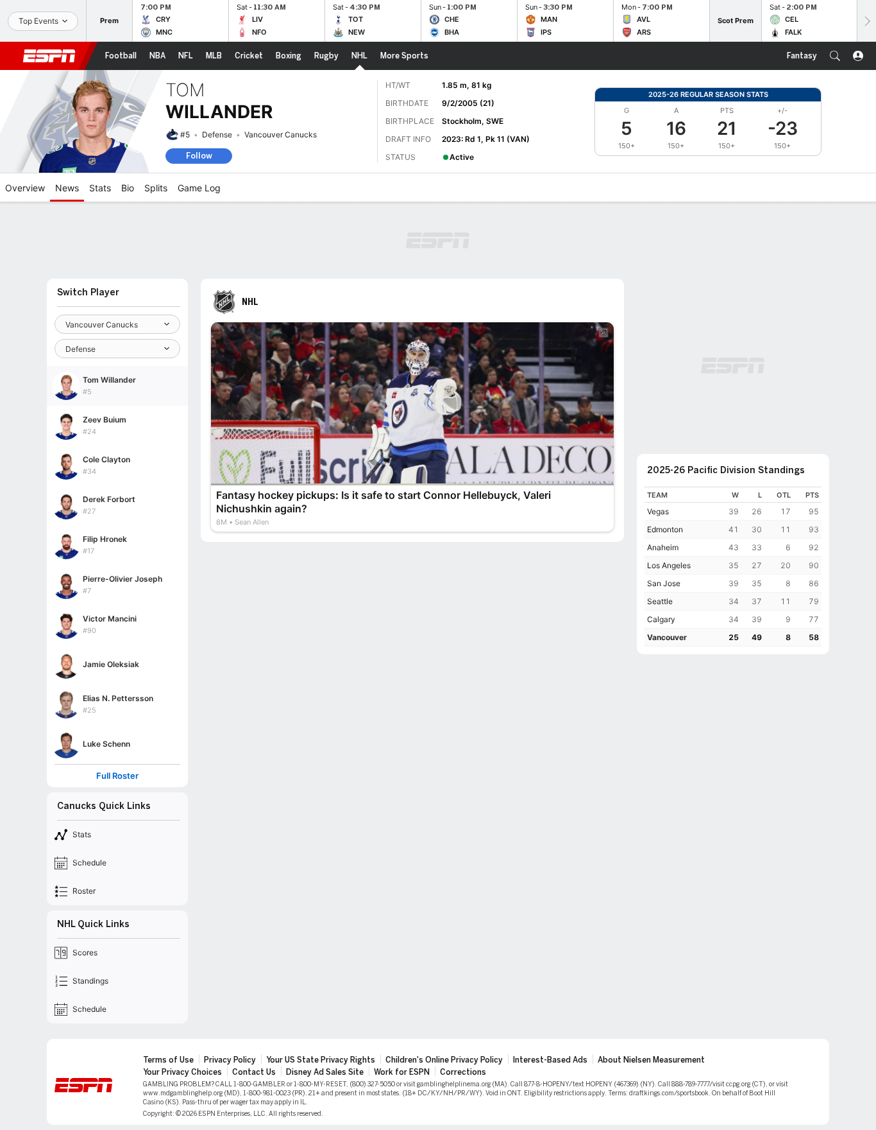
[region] (732, 567)
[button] (835, 56)
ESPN (49, 56)
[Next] (866, 21)
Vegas (658, 511)
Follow (199, 156)
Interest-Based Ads (550, 1060)
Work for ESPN (402, 1072)
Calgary (661, 619)
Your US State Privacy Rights (320, 1060)
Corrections (463, 1072)
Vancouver (667, 637)
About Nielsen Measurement (651, 1060)
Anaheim (662, 547)
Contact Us (254, 1072)
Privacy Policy (230, 1060)
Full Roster (117, 776)
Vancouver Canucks (280, 134)
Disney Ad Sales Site (325, 1072)
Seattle (660, 601)
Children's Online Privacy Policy (444, 1060)
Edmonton (665, 529)
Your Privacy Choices (182, 1072)
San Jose (663, 583)
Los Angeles (669, 565)
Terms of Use (168, 1060)
